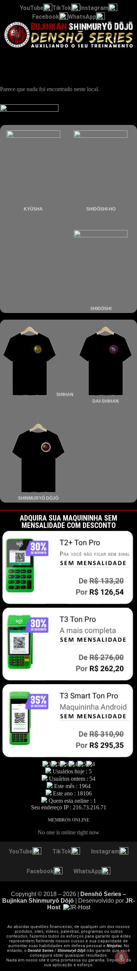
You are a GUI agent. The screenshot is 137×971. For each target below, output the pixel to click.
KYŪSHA (33, 209)
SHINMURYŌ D (33, 498)
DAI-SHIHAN (105, 401)
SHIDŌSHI (100, 308)
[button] (68, 56)
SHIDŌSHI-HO (100, 209)
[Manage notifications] (121, 957)
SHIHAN (64, 394)
